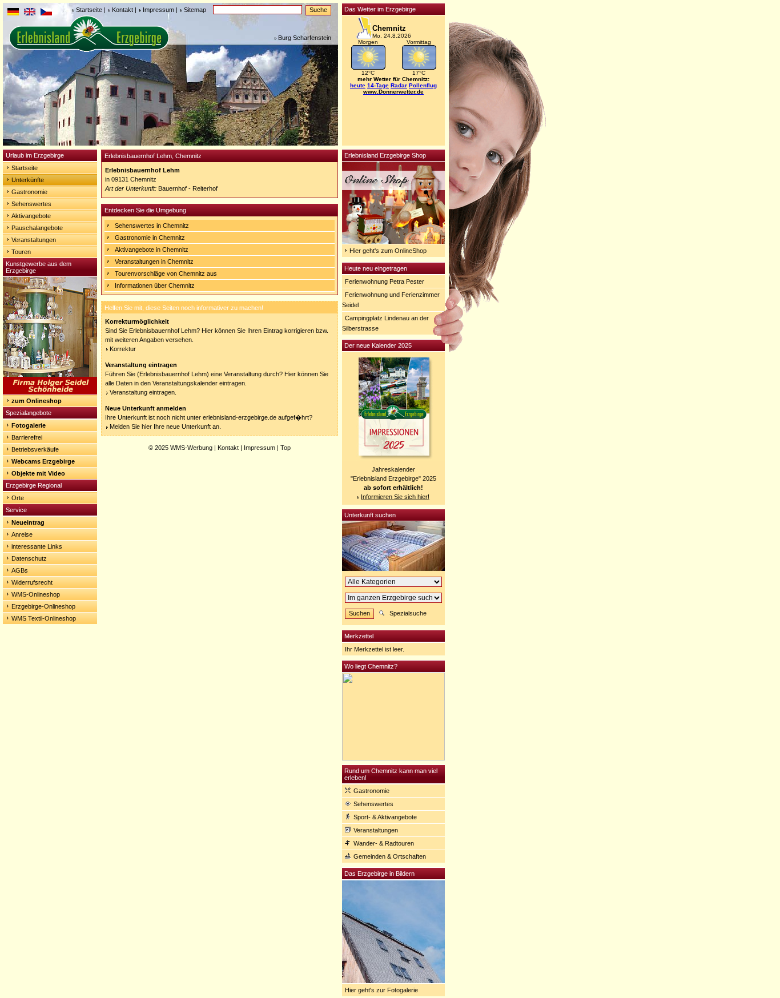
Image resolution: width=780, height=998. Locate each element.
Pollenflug (423, 85)
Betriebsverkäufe (35, 449)
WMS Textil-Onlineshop (43, 618)
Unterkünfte (27, 179)
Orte (17, 497)
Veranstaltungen (33, 239)
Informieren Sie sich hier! (395, 496)
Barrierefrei (26, 437)
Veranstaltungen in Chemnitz (154, 261)
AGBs (19, 570)
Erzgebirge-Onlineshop (43, 606)
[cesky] (46, 13)
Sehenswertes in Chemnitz (152, 225)
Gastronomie (29, 191)
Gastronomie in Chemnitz (150, 237)
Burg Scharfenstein (304, 37)
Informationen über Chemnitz (155, 285)
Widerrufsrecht (32, 582)
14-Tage (378, 85)
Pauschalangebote (37, 227)
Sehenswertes (31, 203)
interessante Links (36, 546)
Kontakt (122, 9)
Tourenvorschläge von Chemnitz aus (166, 273)
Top (285, 447)
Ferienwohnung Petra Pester (384, 281)
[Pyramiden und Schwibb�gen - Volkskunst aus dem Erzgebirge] (50, 392)
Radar (399, 85)
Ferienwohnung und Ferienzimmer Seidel (391, 299)
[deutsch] (13, 13)
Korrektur (123, 348)
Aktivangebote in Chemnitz (151, 249)
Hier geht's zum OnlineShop (388, 250)
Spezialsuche (408, 613)
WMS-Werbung (191, 447)
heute (357, 85)
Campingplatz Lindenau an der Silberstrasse (385, 323)
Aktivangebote (31, 215)
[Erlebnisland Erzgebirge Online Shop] (393, 241)
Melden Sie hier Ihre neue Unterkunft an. (165, 426)
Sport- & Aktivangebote (385, 817)
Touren (21, 251)
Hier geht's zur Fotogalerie (381, 990)
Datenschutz (29, 558)
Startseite (89, 9)
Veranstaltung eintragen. (143, 392)
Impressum (158, 9)
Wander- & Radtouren (383, 843)
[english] (29, 13)
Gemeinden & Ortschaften (389, 856)
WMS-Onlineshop (35, 594)
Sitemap (195, 9)
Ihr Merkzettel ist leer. (374, 649)
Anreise (22, 534)
